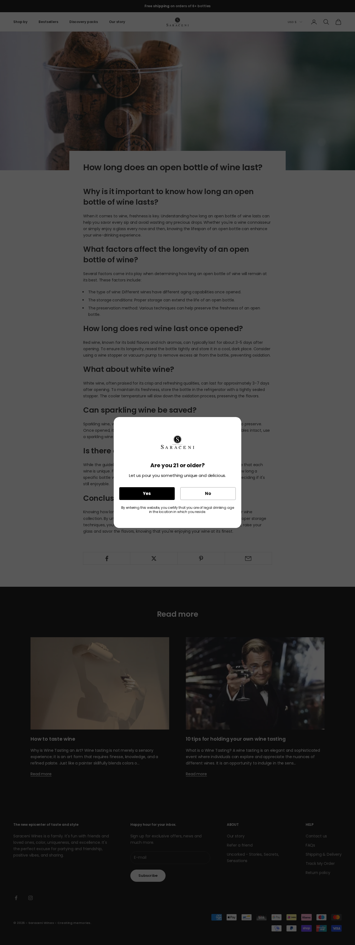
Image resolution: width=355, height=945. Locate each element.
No (208, 493)
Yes (147, 493)
